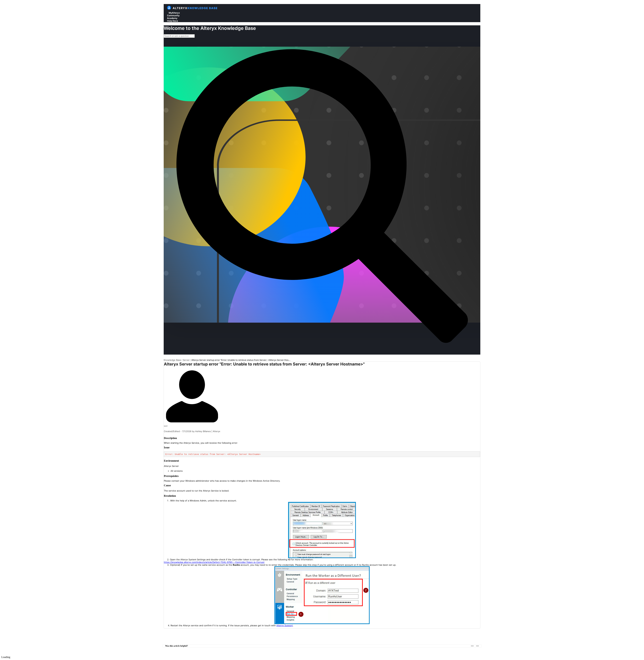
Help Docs (172, 20)
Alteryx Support (284, 625)
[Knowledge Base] (195, 9)
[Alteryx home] (169, 9)
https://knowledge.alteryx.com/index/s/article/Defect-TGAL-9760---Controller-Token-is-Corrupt (214, 562)
